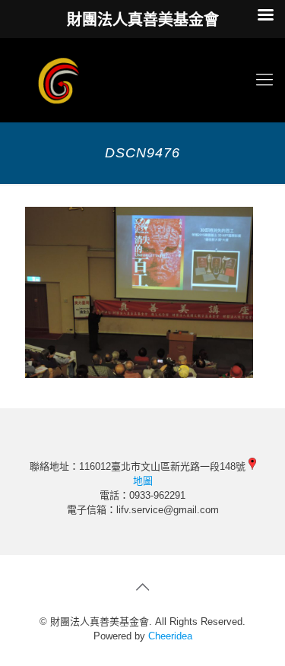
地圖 (143, 481)
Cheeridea (170, 636)
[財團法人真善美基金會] (142, 80)
